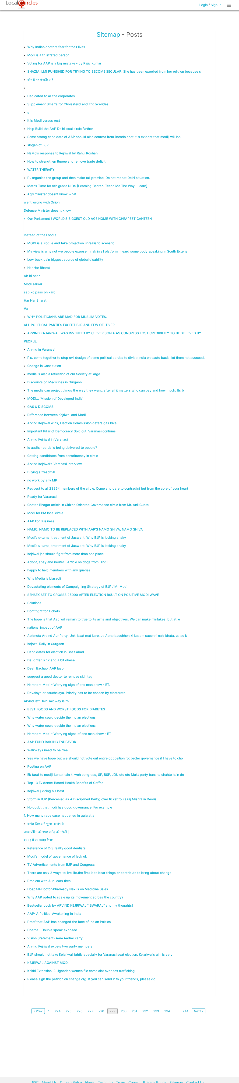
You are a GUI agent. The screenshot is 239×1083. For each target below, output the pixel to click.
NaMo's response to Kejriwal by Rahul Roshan (62, 153)
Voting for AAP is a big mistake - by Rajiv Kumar (64, 63)
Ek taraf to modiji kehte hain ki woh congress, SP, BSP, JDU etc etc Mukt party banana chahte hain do (105, 775)
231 (134, 1011)
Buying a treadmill (41, 472)
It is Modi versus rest (43, 120)
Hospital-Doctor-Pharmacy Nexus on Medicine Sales (67, 889)
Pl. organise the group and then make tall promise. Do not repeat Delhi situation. (88, 178)
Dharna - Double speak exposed (52, 930)
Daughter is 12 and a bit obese (51, 660)
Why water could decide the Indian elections (61, 717)
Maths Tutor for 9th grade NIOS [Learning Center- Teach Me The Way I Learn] (87, 186)
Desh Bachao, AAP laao (45, 668)
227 (90, 1011)
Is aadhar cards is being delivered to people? (62, 447)
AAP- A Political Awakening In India (54, 914)
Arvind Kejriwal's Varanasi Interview (54, 464)
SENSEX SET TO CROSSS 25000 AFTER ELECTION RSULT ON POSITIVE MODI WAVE (93, 595)
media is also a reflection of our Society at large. (64, 374)
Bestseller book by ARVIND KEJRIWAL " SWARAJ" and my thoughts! (80, 905)
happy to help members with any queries (58, 570)
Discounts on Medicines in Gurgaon (54, 382)
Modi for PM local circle (45, 513)
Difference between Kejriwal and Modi (56, 415)
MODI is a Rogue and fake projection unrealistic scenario (70, 243)
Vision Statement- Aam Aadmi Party (55, 938)
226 (79, 1011)
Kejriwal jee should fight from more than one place (65, 554)
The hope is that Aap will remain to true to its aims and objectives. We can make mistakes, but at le (103, 619)
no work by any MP (42, 480)
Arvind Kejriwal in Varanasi (47, 439)
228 (101, 1011)
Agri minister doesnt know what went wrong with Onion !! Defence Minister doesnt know (50, 202)
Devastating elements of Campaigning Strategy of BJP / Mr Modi (77, 586)
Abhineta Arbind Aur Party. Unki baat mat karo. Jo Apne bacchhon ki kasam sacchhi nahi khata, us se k (107, 636)
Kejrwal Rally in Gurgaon (45, 644)
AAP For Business (41, 521)
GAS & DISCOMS (40, 407)
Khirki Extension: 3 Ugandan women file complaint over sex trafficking (81, 971)
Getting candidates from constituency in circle (62, 456)
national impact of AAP (44, 627)
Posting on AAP (39, 766)
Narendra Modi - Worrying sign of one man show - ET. (68, 685)
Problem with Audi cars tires (49, 881)
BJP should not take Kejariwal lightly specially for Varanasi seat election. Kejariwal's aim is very (99, 954)
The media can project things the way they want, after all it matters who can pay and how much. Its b (105, 390)
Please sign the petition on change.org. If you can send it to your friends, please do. (91, 979)
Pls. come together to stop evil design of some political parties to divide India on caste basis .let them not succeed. (116, 358)
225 (68, 1011)
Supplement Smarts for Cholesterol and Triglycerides (68, 104)
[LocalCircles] (22, 4)
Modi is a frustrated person (48, 55)
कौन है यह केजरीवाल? (40, 80)
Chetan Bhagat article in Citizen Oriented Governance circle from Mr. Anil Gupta (88, 505)
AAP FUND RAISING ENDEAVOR (51, 742)
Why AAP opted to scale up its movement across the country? (75, 897)
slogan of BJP (38, 145)
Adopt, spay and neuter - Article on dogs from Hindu (67, 562)
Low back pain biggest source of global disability (65, 259)
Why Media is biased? (44, 578)
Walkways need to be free (47, 750)
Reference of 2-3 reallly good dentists (56, 848)
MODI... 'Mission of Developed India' (55, 398)
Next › (198, 1011)
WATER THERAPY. (41, 169)
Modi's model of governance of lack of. (57, 856)
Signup (216, 5)
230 (124, 1011)
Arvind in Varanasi (41, 349)
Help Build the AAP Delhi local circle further (60, 129)
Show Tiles (229, 5)
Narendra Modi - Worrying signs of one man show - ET (69, 734)
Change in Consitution (44, 366)
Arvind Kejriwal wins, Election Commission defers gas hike (71, 423)
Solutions (34, 603)
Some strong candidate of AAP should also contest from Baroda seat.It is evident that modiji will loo (103, 137)
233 (156, 1011)
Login (203, 5)
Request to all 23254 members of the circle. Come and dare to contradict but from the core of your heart (107, 488)
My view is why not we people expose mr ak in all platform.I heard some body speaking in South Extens (107, 251)
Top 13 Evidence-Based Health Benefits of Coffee (65, 783)
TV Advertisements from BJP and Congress (61, 864)
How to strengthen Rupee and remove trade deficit (66, 161)
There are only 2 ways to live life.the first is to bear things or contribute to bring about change (99, 873)
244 (185, 1011)
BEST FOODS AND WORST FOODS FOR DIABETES (66, 709)
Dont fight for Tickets (43, 611)
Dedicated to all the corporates (51, 96)
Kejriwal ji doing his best (45, 791)
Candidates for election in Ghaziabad (55, 652)
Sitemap (108, 34)
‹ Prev (38, 1011)
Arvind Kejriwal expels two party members (59, 946)
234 (167, 1011)
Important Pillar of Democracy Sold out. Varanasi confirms (71, 431)
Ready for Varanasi (41, 497)
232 (145, 1011)
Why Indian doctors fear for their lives (56, 47)
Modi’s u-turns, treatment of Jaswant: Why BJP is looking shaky (76, 537)
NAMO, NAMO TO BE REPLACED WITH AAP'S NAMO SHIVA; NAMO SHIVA (85, 529)
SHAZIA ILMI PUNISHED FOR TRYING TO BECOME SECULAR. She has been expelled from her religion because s (114, 71)
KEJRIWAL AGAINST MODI (48, 963)
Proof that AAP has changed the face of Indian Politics (69, 922)
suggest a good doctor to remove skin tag (59, 676)
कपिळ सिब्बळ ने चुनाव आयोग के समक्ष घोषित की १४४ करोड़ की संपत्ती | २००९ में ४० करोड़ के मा (46, 832)
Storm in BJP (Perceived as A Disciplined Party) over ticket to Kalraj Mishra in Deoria (92, 799)
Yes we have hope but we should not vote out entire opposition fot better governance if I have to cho (105, 758)
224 (57, 1011)
